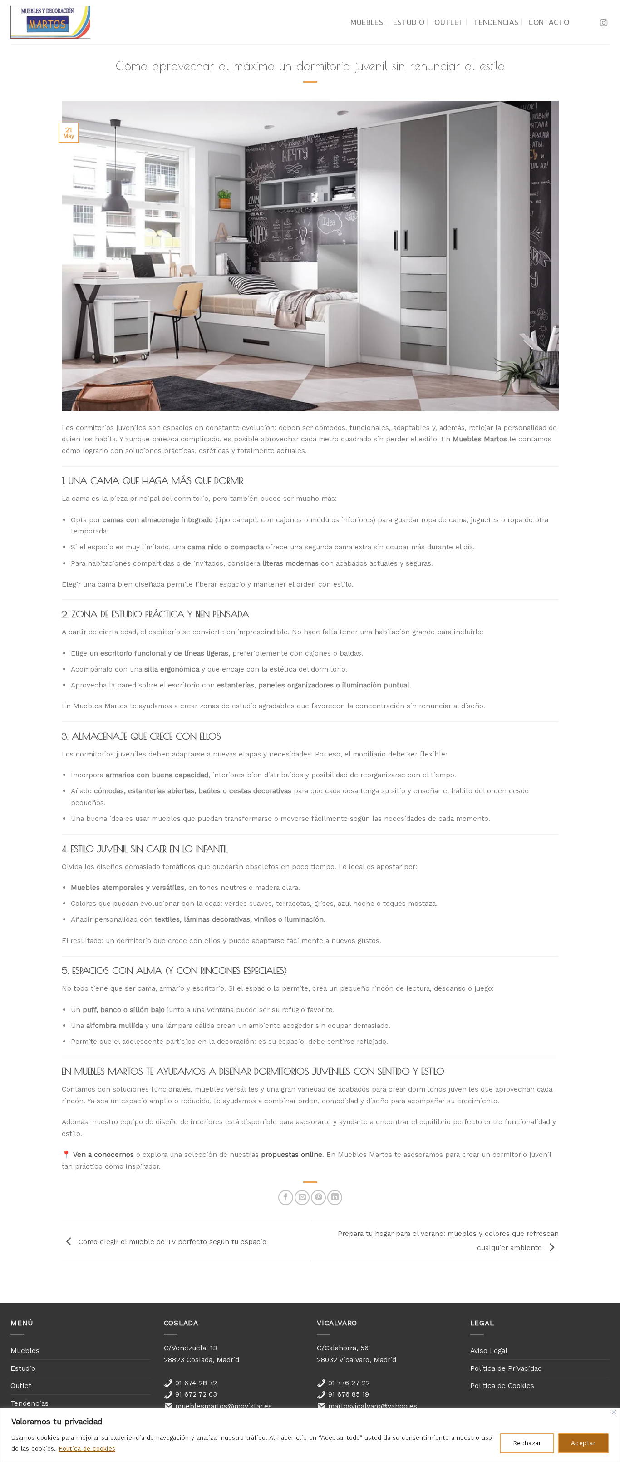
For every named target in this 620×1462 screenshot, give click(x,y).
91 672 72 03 (195, 1394)
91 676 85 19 (347, 1394)
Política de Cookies (502, 1385)
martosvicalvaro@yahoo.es (371, 1406)
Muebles (366, 22)
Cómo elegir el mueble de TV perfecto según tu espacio (171, 1241)
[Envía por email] (302, 1197)
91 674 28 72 (195, 1382)
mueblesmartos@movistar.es (222, 1406)
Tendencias (495, 22)
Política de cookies (87, 1448)
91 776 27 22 (348, 1382)
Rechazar (527, 1443)
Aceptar (583, 1443)
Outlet (448, 22)
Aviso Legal (488, 1350)
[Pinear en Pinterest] (318, 1197)
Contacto (548, 22)
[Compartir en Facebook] (285, 1197)
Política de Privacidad (506, 1368)
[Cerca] (614, 1412)
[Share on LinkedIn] (334, 1197)
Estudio (408, 22)
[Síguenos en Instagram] (603, 23)
